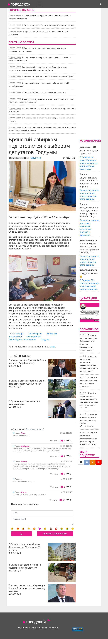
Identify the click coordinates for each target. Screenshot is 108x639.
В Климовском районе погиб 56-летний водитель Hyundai (48, 76)
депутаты (52, 333)
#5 (14, 433)
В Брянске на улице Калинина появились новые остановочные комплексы (89, 163)
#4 (14, 446)
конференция (34, 336)
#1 (14, 492)
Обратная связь (39, 628)
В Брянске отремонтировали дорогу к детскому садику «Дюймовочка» (88, 420)
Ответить (54, 441)
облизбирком (35, 333)
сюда (52, 347)
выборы (20, 333)
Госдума (45, 339)
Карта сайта (24, 628)
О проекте (53, 628)
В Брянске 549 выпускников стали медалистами (44, 92)
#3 (14, 461)
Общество (35, 158)
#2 (14, 479)
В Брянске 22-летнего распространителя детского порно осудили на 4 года (88, 439)
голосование (15, 336)
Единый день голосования (22, 339)
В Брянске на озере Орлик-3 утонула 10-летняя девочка (48, 25)
